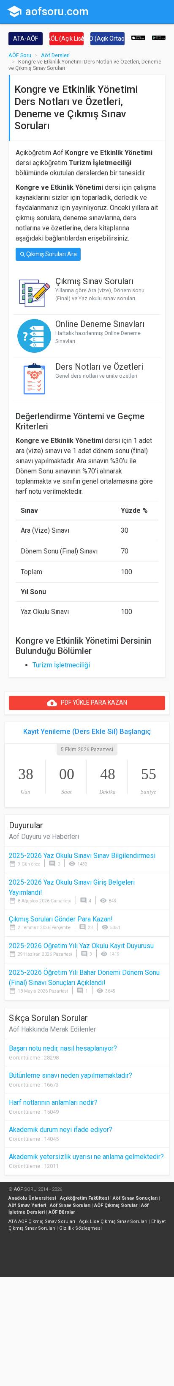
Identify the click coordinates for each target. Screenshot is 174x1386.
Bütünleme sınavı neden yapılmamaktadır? (70, 1075)
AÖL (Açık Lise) (66, 38)
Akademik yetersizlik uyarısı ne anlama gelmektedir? (86, 1157)
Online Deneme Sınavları (99, 324)
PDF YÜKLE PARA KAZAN (87, 703)
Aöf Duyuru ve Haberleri (44, 837)
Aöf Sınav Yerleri (27, 1205)
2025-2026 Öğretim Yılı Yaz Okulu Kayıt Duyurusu (81, 946)
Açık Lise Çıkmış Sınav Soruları (113, 1221)
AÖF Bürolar (62, 1212)
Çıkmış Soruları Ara (48, 254)
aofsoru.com (48, 11)
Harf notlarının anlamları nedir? (53, 1102)
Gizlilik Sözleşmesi (80, 1228)
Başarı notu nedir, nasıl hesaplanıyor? (63, 1048)
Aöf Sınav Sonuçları (135, 1198)
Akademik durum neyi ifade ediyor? (60, 1130)
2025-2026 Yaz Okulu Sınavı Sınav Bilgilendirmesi (82, 856)
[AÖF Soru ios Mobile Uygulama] (138, 37)
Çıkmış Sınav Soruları (94, 281)
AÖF (18, 1189)
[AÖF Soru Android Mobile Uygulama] (159, 37)
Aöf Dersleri (55, 55)
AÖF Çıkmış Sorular (115, 1205)
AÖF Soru (19, 55)
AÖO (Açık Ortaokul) (107, 38)
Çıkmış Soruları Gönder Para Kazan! (61, 919)
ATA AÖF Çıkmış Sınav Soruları (41, 1221)
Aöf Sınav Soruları (70, 1205)
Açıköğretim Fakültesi (84, 1198)
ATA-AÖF (25, 38)
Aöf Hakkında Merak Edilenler (52, 1029)
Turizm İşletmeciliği (61, 665)
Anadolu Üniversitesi (32, 1198)
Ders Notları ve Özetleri (99, 367)
